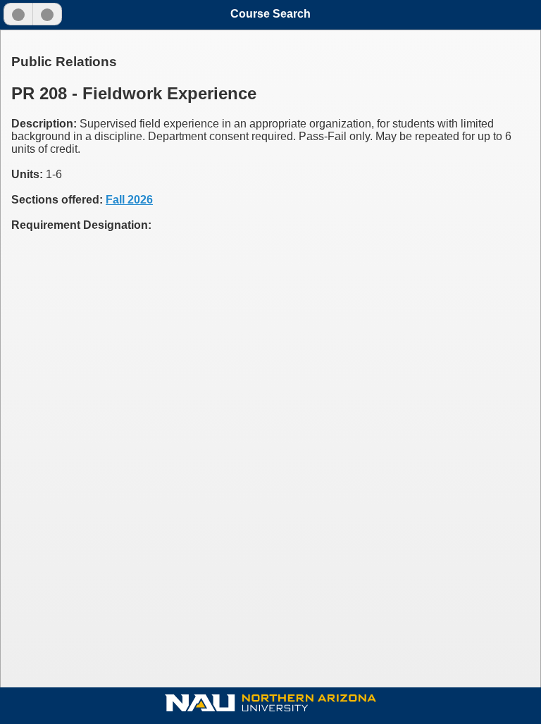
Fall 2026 (129, 200)
